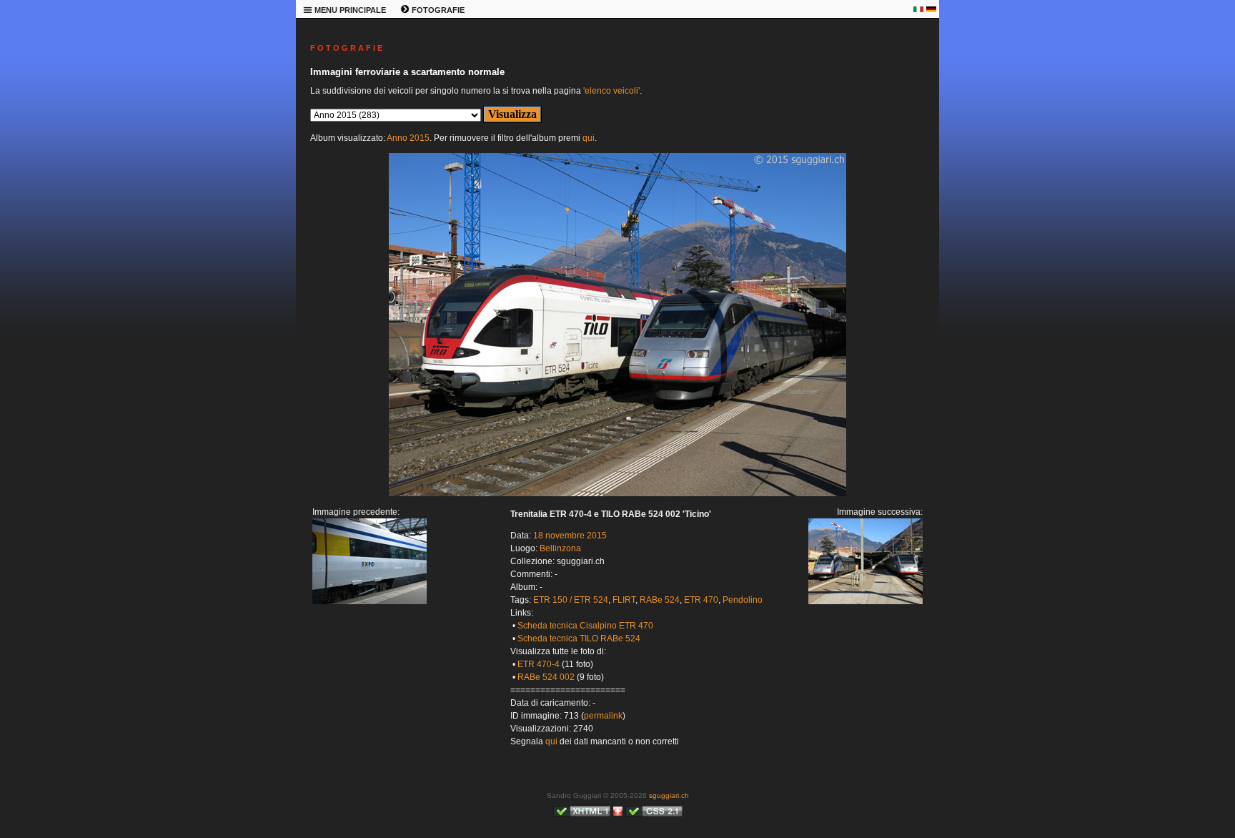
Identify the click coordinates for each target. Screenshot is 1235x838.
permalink (603, 716)
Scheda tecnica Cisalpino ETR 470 (585, 626)
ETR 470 (701, 600)
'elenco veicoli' (611, 91)
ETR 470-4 (538, 664)
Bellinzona (560, 548)
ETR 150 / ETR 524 (570, 600)
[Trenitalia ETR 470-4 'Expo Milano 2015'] (369, 601)
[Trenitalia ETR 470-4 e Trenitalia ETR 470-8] (617, 493)
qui (588, 138)
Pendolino (743, 600)
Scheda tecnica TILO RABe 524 (578, 639)
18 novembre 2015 (570, 536)
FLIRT (623, 600)
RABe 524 (660, 600)
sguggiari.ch (669, 795)
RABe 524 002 (546, 677)
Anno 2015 (408, 138)
